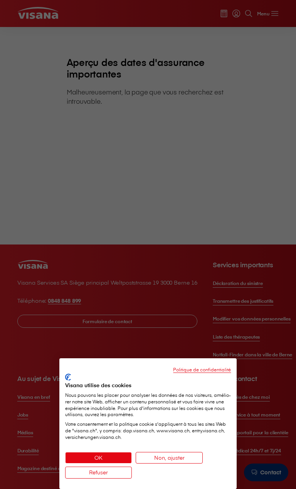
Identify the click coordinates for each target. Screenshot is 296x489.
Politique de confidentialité (202, 369)
